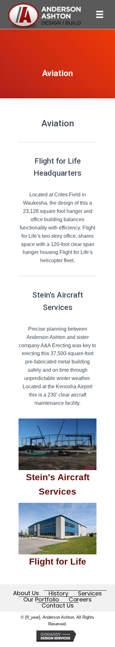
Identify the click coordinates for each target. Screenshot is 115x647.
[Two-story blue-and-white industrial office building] (57, 528)
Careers (80, 599)
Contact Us (58, 605)
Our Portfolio (41, 599)
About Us (26, 593)
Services (90, 593)
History (58, 593)
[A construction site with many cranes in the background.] (57, 444)
